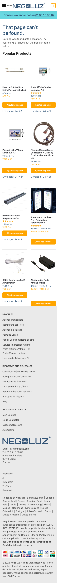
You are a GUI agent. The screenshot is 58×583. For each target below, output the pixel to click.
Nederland (17, 507)
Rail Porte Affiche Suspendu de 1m (11, 217)
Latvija (13, 504)
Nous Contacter (10, 419)
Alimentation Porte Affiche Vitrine (40, 281)
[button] (53, 5)
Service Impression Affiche (16, 344)
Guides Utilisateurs (12, 424)
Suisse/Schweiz (34, 511)
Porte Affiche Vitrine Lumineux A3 (12, 151)
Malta (47, 504)
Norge (44, 507)
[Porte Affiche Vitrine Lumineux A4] (43, 70)
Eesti (39, 501)
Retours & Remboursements (17, 391)
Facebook (7, 473)
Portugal (19, 511)
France (21, 501)
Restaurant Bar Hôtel (13, 324)
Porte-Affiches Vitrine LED (16, 349)
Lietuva (22, 504)
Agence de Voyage (12, 329)
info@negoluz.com (19, 448)
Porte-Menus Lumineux (14, 353)
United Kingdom (10, 514)
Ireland (47, 501)
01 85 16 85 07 (44, 15)
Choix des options (43, 241)
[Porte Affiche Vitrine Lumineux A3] (14, 133)
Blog (4, 401)
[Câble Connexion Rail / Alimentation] (14, 263)
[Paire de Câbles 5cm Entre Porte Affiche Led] (14, 70)
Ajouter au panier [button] (15, 105)
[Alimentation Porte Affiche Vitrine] (43, 263)
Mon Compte (9, 414)
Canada (50, 497)
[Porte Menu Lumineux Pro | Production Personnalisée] (43, 200)
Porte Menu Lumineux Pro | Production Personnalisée (42, 220)
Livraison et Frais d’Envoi (15, 386)
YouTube (6, 486)
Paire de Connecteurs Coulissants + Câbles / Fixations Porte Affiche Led (42, 154)
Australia (20, 497)
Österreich (7, 511)
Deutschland (9, 501)
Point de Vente (10, 334)
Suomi (48, 511)
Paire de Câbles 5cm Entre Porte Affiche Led (14, 88)
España (31, 501)
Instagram (7, 481)
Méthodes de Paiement (14, 381)
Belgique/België (35, 497)
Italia (4, 504)
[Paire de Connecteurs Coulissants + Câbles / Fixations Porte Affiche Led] (43, 133)
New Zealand (32, 507)
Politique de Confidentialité (16, 376)
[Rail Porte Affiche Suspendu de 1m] (14, 199)
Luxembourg (35, 504)
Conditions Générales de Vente (18, 371)
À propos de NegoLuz (14, 396)
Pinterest (7, 490)
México (6, 507)
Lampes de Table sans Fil (15, 358)
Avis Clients (8, 429)
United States (28, 514)
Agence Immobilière (12, 319)
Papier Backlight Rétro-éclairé (18, 339)
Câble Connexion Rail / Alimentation (13, 281)
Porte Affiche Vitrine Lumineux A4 (41, 88)
